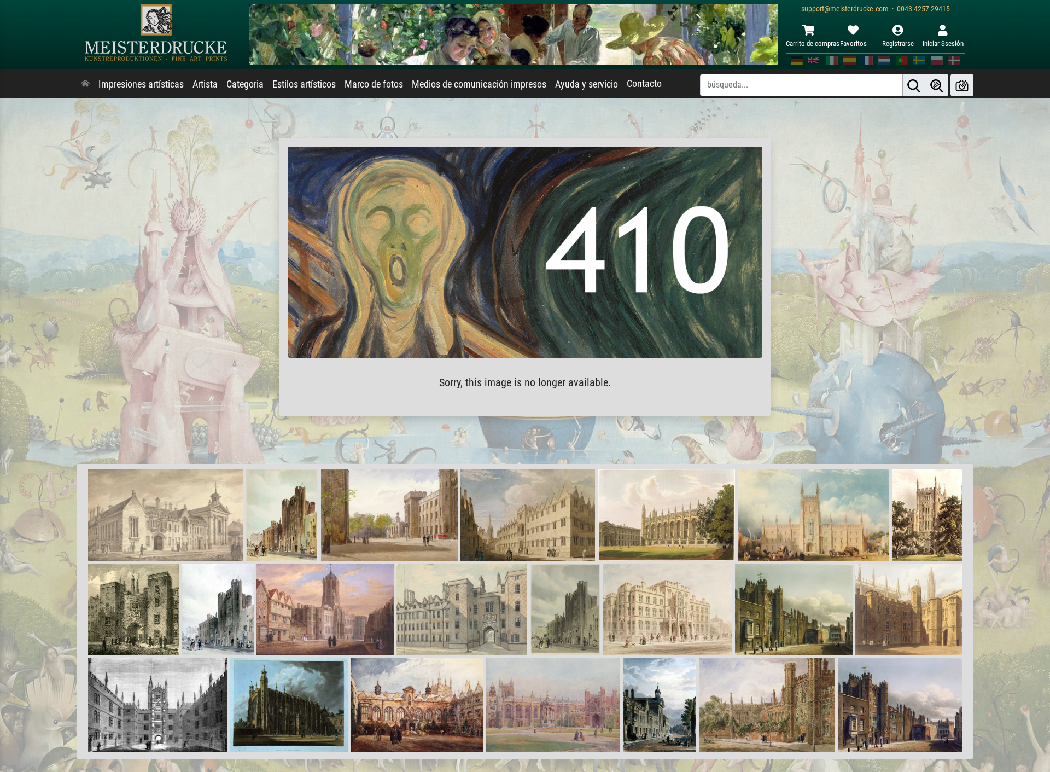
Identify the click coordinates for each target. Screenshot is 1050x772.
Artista (205, 84)
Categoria (245, 84)
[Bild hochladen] (961, 85)
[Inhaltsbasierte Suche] (936, 85)
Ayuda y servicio (586, 84)
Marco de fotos (374, 84)
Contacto (644, 83)
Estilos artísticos (304, 84)
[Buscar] (913, 85)
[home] (85, 84)
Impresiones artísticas (141, 84)
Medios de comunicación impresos (479, 84)
